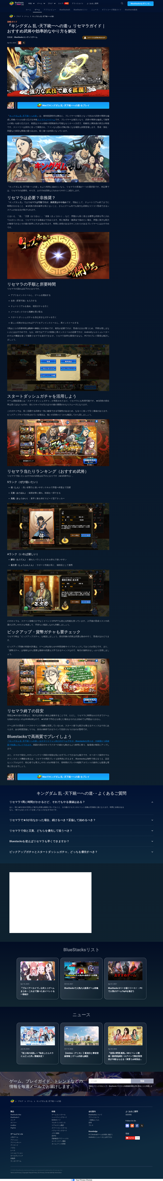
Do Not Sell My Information (53, 1172)
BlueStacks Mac (16, 1114)
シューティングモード (59, 1117)
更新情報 (129, 1114)
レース (13, 1150)
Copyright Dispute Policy (30, 1172)
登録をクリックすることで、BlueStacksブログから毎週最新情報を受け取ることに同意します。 (120, 1087)
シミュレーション (17, 1153)
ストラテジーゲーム (46, 119)
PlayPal (13, 1128)
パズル (13, 1148)
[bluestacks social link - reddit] (132, 1125)
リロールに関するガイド (131, 246)
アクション (14, 1140)
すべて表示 (140, 230)
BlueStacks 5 (15, 1117)
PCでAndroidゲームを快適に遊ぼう (101, 1134)
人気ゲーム (14, 1137)
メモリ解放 (55, 1133)
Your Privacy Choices (84, 1180)
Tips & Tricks (140, 251)
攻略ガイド (125, 49)
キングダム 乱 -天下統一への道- (43, 16)
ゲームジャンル (17, 1134)
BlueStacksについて (95, 1114)
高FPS (54, 1136)
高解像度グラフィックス (60, 1138)
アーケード (14, 1145)
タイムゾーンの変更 (58, 1144)
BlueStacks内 (65, 10)
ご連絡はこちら (94, 1120)
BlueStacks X (127, 251)
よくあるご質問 (92, 3)
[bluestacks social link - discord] (127, 1125)
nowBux (13, 1125)
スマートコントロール (59, 1128)
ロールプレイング (17, 1156)
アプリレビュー (50, 10)
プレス (91, 1125)
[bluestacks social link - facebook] (137, 1125)
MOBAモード (56, 1120)
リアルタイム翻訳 (58, 1125)
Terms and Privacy (16, 1172)
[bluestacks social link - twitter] (142, 1125)
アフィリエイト (77, 3)
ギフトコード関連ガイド (111, 10)
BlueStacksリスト (81, 10)
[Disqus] (50, 902)
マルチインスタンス (58, 1122)
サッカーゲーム (16, 1161)
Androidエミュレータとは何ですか (100, 1137)
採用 (90, 1122)
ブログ (50, 3)
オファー (14, 1122)
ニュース (94, 10)
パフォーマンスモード (59, 1130)
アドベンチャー (16, 1142)
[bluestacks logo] (16, 3)
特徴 (30, 3)
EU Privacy (41, 1172)
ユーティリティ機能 (58, 1141)
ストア (63, 3)
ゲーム (39, 3)
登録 (142, 1081)
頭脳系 (146, 246)
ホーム (28, 10)
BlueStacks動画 (131, 10)
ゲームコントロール (58, 1114)
